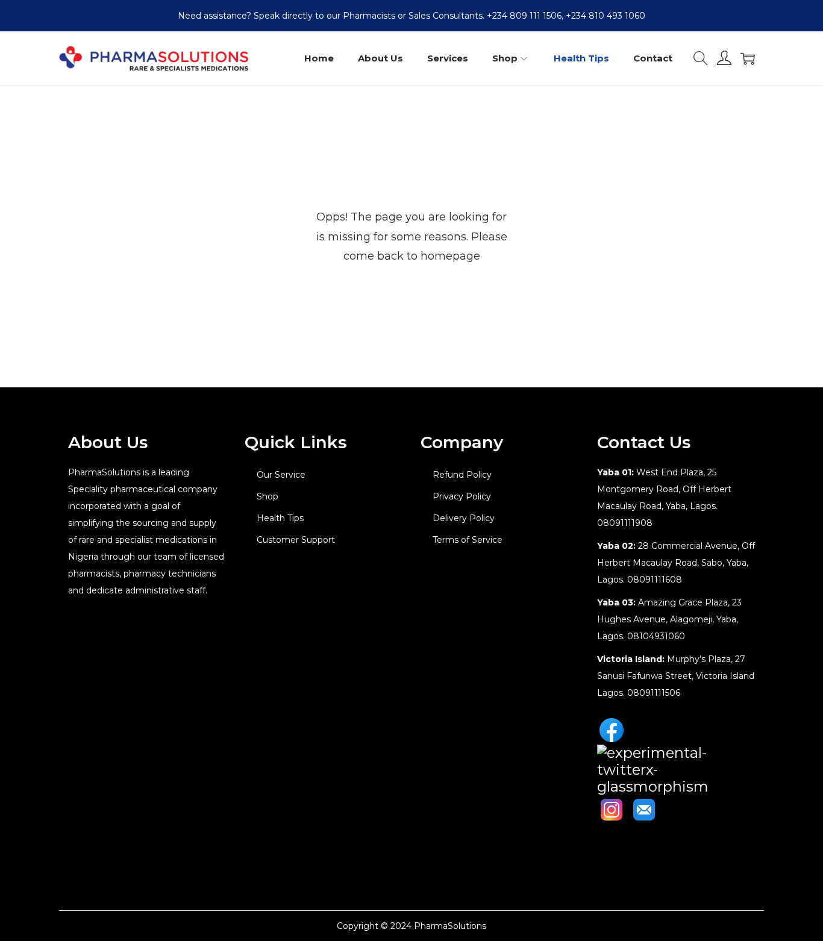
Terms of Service (467, 539)
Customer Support (296, 539)
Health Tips (280, 518)
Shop (267, 496)
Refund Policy (462, 474)
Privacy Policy (462, 496)
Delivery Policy (464, 518)
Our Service (281, 474)
